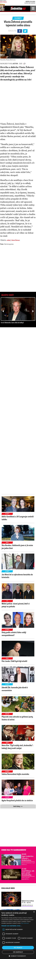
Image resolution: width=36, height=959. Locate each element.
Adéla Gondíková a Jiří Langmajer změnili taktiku (18, 518)
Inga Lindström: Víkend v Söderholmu (28, 857)
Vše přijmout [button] (18, 947)
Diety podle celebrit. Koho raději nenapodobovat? (14, 634)
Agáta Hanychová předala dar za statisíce (17, 801)
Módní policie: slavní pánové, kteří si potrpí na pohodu (16, 605)
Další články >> (18, 806)
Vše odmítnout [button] (18, 952)
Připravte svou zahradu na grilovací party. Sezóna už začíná (17, 718)
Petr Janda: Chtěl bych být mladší (14, 661)
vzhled (8, 240)
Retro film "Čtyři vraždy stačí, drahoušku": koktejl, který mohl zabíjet (17, 746)
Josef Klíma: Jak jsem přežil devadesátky (28, 872)
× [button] (34, 912)
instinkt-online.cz (27, 905)
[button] (18, 926)
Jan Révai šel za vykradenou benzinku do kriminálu (17, 576)
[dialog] (18, 934)
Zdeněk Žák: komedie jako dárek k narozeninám (15, 689)
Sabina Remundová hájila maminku (15, 774)
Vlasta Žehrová (16, 240)
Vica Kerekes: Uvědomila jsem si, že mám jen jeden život (17, 546)
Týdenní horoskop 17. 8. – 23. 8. (28, 901)
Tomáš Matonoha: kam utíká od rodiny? (12, 323)
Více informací (25, 923)
